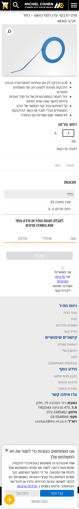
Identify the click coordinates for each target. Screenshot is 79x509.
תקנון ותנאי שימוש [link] (65, 376)
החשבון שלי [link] (69, 350)
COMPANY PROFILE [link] (62, 363)
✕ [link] (6, 450)
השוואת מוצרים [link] (67, 344)
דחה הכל (22, 493)
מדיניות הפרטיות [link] (61, 279)
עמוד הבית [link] (70, 312)
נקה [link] (73, 141)
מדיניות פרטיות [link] (67, 382)
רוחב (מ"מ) (67, 124)
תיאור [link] (57, 165)
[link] (39, 5)
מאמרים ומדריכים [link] (66, 325)
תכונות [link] (70, 165)
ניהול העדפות (39, 501)
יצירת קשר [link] (70, 331)
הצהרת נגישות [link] (68, 388)
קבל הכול (57, 493)
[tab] (70, 165)
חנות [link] (74, 319)
